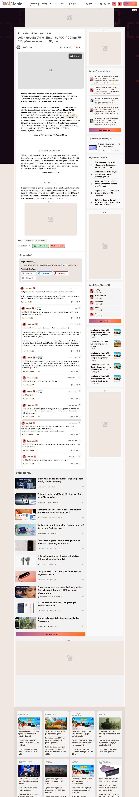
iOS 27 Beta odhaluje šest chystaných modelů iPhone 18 (57, 604)
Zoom (42, 33)
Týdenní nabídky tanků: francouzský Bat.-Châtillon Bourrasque (55, 790)
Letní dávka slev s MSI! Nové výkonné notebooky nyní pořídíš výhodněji (101, 332)
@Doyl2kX (28, 444)
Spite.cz (93, 360)
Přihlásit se (130, 4)
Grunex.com (95, 383)
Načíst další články (50, 634)
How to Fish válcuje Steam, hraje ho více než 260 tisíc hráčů (28, 751)
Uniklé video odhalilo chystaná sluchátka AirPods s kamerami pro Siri (58, 557)
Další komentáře (105, 130)
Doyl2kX (29, 423)
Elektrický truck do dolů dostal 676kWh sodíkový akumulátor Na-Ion (108, 788)
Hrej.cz (93, 349)
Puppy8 (28, 308)
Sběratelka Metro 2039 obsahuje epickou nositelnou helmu (109, 733)
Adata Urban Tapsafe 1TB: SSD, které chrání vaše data (108, 780)
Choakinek (28, 288)
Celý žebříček (105, 321)
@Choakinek (27, 312)
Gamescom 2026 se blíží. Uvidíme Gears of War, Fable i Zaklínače (28, 742)
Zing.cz (93, 337)
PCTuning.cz (95, 372)
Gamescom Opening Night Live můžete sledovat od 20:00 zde (81, 790)
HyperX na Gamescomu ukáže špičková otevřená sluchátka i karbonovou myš (82, 742)
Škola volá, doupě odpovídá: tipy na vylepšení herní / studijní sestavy (61, 480)
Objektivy (34, 33)
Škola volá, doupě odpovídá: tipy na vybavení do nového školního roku (61, 526)
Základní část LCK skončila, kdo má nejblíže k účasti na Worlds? (28, 781)
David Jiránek (42, 487)
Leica (49, 33)
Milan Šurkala (27, 47)
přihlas (53, 265)
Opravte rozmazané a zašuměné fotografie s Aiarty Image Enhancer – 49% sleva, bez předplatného (60, 590)
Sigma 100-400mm (70, 115)
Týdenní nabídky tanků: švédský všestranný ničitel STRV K (54, 781)
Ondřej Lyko (41, 549)
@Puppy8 (28, 328)
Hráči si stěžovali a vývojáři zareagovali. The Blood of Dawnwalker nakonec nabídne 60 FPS (56, 750)
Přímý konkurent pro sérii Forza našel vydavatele (108, 750)
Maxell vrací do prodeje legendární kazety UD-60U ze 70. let (82, 751)
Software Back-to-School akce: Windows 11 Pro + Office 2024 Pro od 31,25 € (59, 511)
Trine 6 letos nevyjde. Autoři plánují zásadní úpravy (99, 343)
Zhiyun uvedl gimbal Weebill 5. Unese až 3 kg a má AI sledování (60, 495)
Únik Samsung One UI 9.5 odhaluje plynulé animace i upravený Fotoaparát (59, 542)
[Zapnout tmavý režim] (120, 4)
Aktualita (25, 33)
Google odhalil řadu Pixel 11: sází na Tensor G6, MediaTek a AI (59, 573)
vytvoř (76, 265)
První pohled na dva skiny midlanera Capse (27, 789)
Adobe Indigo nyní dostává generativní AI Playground (58, 619)
